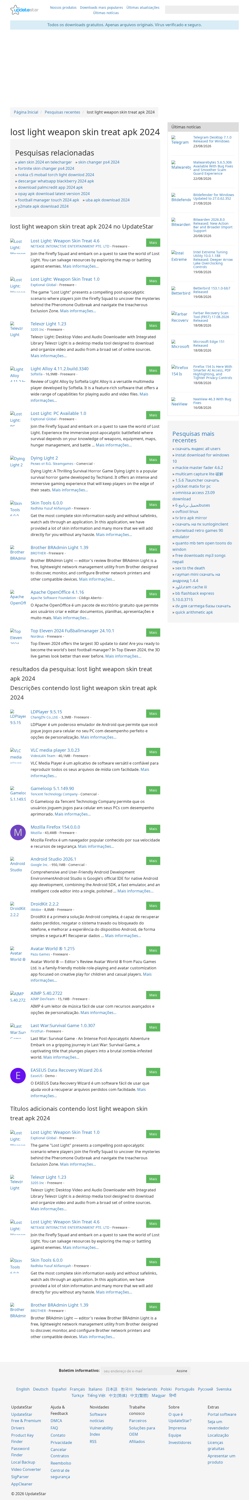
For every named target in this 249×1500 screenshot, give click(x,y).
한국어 (127, 1389)
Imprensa (177, 1428)
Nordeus (37, 636)
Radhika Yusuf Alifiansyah (51, 508)
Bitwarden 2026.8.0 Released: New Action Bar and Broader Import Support (212, 225)
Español (59, 1389)
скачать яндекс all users (198, 448)
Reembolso (61, 1463)
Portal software (222, 1414)
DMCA (56, 1420)
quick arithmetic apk (194, 612)
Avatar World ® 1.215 (53, 948)
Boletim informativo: (79, 1370)
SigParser (20, 1476)
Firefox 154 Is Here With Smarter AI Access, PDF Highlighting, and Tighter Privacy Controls (212, 372)
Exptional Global (43, 284)
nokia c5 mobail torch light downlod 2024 (56, 174)
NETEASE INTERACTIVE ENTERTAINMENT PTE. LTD (70, 246)
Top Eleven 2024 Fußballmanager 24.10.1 (72, 631)
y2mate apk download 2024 (43, 206)
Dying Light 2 (44, 458)
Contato (58, 1435)
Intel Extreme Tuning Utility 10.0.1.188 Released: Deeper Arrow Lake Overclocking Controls (213, 259)
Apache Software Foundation (53, 597)
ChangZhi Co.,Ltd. (44, 717)
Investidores (180, 1442)
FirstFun (37, 1031)
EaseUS (36, 1075)
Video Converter (26, 1469)
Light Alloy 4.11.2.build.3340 (60, 368)
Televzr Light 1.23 (48, 324)
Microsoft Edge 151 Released (209, 343)
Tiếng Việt (96, 1395)
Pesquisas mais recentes (193, 436)
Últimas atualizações (143, 7)
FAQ (54, 1428)
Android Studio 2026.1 (53, 859)
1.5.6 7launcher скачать (197, 480)
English (23, 1389)
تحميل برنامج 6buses (192, 505)
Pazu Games (40, 954)
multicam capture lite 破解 (199, 474)
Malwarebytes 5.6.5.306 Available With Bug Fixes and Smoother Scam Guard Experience (213, 168)
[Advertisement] (124, 68)
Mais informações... (81, 266)
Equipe (175, 1435)
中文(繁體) (139, 1395)
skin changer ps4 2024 (98, 162)
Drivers (18, 1428)
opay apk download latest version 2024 (54, 193)
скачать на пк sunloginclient (201, 524)
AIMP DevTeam (43, 999)
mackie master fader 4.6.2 (199, 467)
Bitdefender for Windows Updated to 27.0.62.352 (213, 196)
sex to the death (190, 568)
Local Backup (23, 1462)
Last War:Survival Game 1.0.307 (63, 1025)
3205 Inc (37, 329)
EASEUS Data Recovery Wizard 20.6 (66, 1070)
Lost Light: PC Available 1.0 (58, 413)
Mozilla (36, 832)
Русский (205, 1389)
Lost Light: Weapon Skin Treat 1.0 (65, 279)
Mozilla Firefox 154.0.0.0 (55, 827)
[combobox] (197, 10)
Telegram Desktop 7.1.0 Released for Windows (212, 139)
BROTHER (38, 553)
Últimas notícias (106, 12)
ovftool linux (186, 511)
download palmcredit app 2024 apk (50, 187)
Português (185, 1389)
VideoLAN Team (43, 755)
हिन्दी (172, 1395)
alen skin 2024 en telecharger (45, 162)
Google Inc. (40, 864)
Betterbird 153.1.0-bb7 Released (211, 290)
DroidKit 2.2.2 (45, 904)
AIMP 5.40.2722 (46, 993)
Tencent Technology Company (54, 794)
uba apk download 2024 (108, 200)
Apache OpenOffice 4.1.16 (57, 592)
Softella (37, 374)
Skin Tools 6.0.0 (46, 503)
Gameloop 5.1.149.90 (52, 788)
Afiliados (137, 1441)
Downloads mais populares (101, 7)
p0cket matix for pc (193, 486)
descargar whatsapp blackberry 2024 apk (56, 181)
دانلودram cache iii (191, 587)
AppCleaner (22, 1484)
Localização (218, 1435)
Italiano (95, 1389)
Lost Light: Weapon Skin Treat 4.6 (65, 241)
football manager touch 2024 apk (48, 200)
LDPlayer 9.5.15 (46, 712)
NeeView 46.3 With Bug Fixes (212, 401)
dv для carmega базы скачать (203, 606)
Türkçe (77, 1395)
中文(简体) (118, 1395)
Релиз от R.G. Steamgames (52, 463)
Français (77, 1389)
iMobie (36, 909)
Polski (166, 1389)
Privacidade (61, 1442)
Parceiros (138, 1420)
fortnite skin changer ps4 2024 (46, 168)
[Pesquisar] (234, 10)
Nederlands (146, 1389)
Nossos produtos (63, 7)
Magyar (159, 1395)
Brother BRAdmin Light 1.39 (59, 547)
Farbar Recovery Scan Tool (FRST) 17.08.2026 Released (211, 317)
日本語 (111, 1389)
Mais (153, 242)
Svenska (223, 1389)
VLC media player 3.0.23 (55, 750)
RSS (93, 1441)
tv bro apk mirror (191, 517)
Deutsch (40, 1389)
